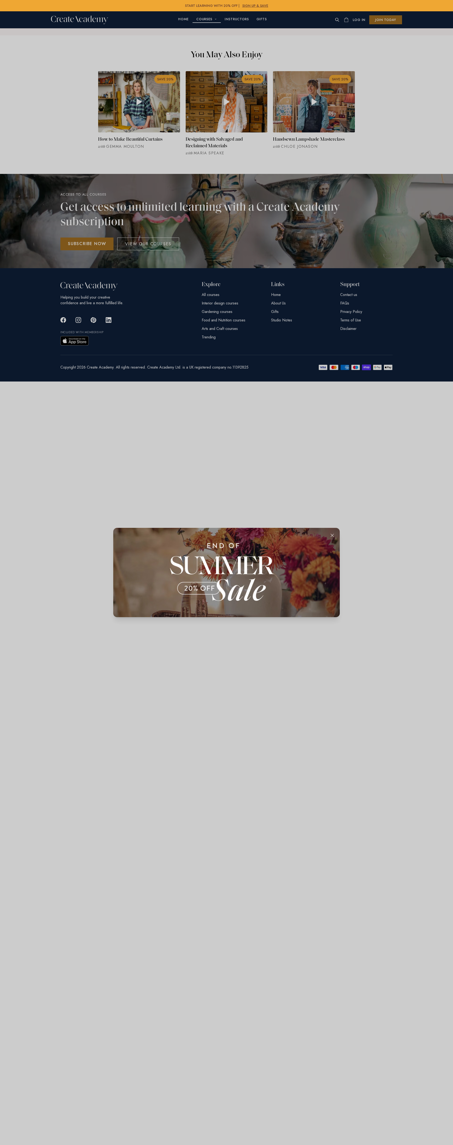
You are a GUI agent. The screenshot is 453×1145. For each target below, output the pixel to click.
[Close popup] (332, 535)
